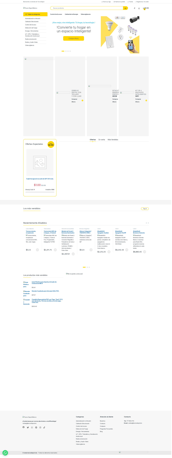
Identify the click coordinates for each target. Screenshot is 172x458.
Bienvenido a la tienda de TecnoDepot (33, 1)
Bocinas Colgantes (84, 228)
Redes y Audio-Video (31, 42)
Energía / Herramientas (31, 31)
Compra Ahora (73, 38)
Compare (102, 426)
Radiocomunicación (31, 39)
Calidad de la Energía (71, 14)
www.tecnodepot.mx (30, 453)
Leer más (37, 249)
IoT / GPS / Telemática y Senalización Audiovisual (32, 35)
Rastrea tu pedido (120, 1)
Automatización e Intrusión (32, 18)
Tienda (131, 1)
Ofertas (93, 140)
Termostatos (47, 228)
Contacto (102, 423)
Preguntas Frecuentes (106, 429)
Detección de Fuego (31, 28)
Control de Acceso (30, 24)
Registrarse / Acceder (143, 1)
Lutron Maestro (30, 228)
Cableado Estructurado (32, 21)
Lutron (99, 228)
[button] (84, 267)
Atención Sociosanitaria (68, 228)
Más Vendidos (113, 140)
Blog (101, 431)
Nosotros (102, 421)
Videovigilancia (29, 45)
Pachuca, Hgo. (107, 1)
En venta (102, 140)
